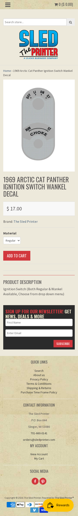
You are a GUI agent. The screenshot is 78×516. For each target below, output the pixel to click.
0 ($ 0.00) (65, 4)
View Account (39, 454)
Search (39, 371)
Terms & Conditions (39, 384)
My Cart (39, 458)
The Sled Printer (25, 221)
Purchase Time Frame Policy (39, 392)
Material (9, 233)
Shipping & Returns (39, 388)
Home (7, 71)
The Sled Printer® (64, 497)
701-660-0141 (39, 433)
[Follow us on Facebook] (35, 481)
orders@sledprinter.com (39, 440)
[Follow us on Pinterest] (42, 481)
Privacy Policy (39, 379)
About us (39, 375)
